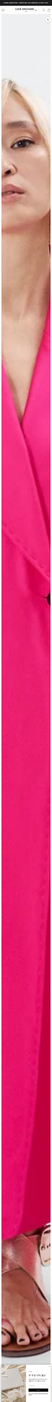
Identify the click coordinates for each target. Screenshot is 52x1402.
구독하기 (38, 1390)
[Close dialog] (49, 1366)
